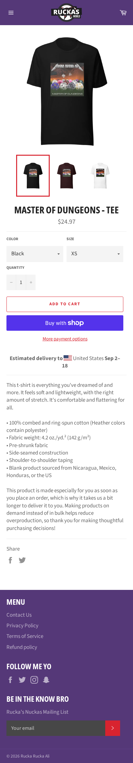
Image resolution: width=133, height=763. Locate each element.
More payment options (65, 339)
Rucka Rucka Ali (35, 756)
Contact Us (19, 615)
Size (70, 239)
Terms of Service (24, 636)
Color (12, 239)
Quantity (15, 267)
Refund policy (21, 647)
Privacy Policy (22, 626)
